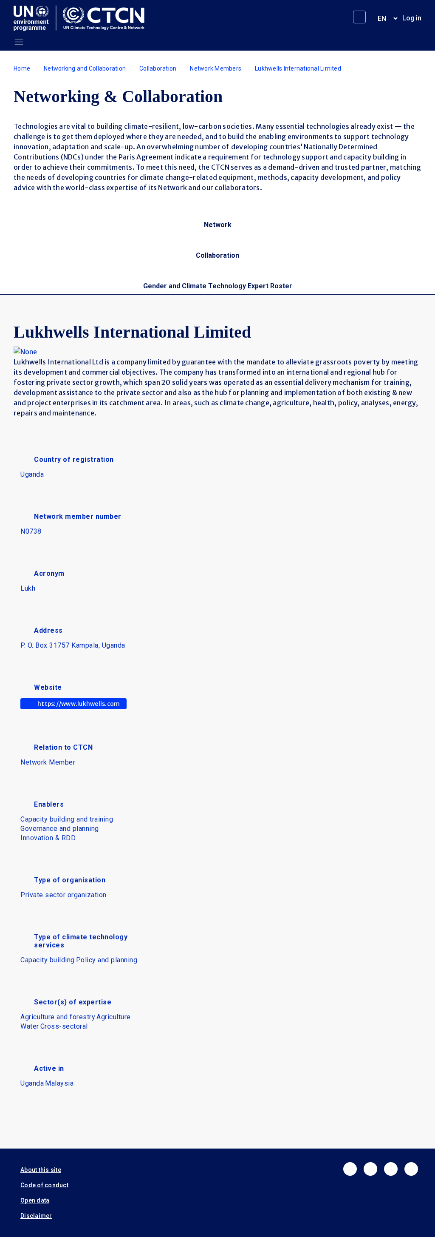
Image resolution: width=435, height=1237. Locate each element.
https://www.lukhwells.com (78, 704)
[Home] (82, 18)
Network (218, 225)
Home (22, 68)
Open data (34, 1200)
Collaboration (157, 68)
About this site (40, 1169)
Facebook (350, 1169)
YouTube (411, 1169)
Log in (411, 18)
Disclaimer (36, 1215)
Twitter (370, 1169)
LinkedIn (391, 1169)
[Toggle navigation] (19, 42)
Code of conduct (44, 1185)
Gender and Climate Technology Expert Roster (217, 286)
